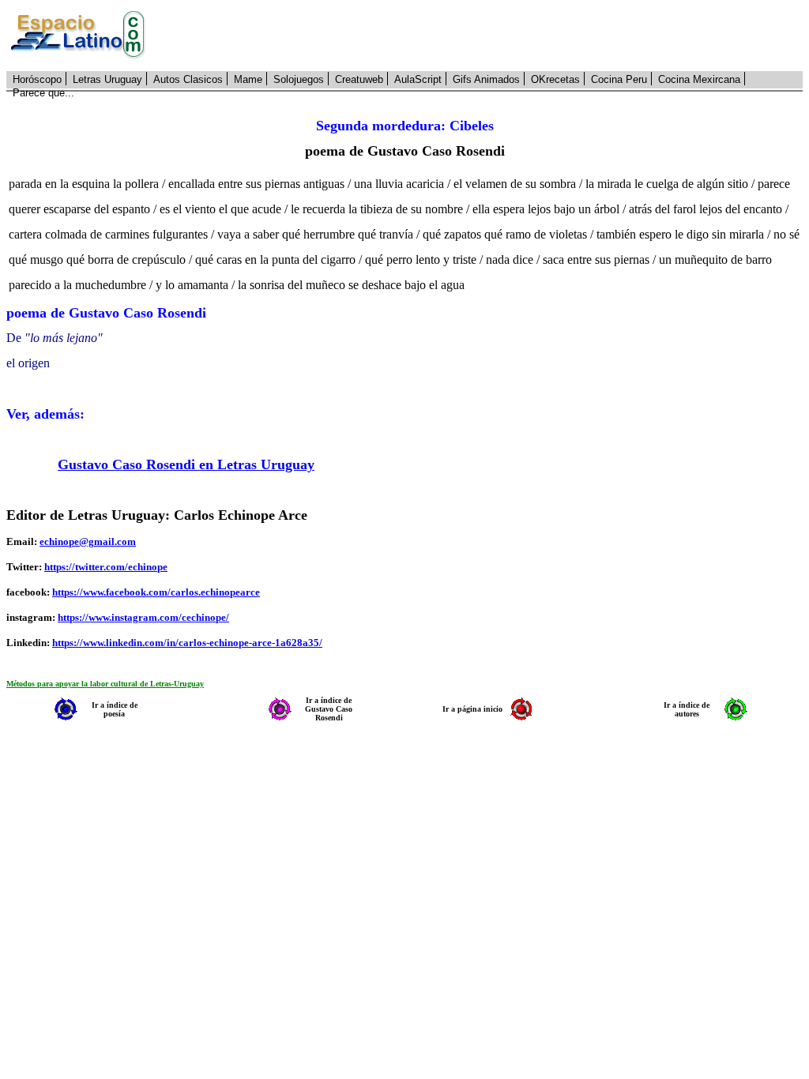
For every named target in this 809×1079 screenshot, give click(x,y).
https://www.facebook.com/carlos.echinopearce (156, 592)
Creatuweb (359, 79)
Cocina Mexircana (699, 79)
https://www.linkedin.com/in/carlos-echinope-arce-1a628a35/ (187, 643)
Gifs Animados (486, 79)
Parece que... (43, 93)
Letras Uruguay (107, 79)
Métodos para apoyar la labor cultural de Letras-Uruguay (105, 683)
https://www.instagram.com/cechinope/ (143, 617)
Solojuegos (298, 79)
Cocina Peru (619, 79)
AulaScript (418, 79)
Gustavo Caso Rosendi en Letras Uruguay (186, 464)
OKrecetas (555, 79)
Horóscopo (37, 79)
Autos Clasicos (188, 79)
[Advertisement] (483, 35)
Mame (248, 79)
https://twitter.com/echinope (105, 567)
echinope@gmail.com (88, 541)
